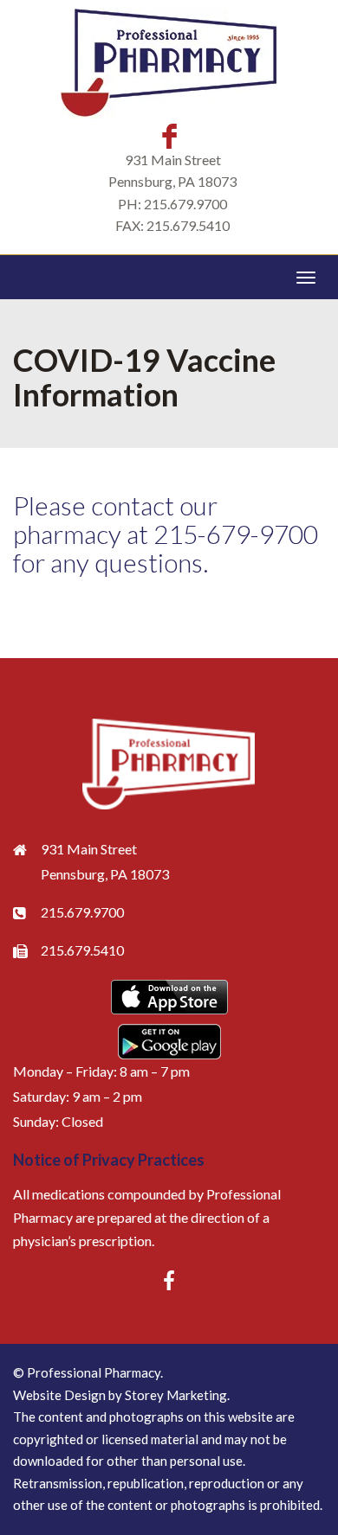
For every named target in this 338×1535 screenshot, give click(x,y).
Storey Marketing (176, 1395)
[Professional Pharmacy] (169, 63)
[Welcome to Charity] (169, 764)
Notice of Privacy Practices (109, 1159)
